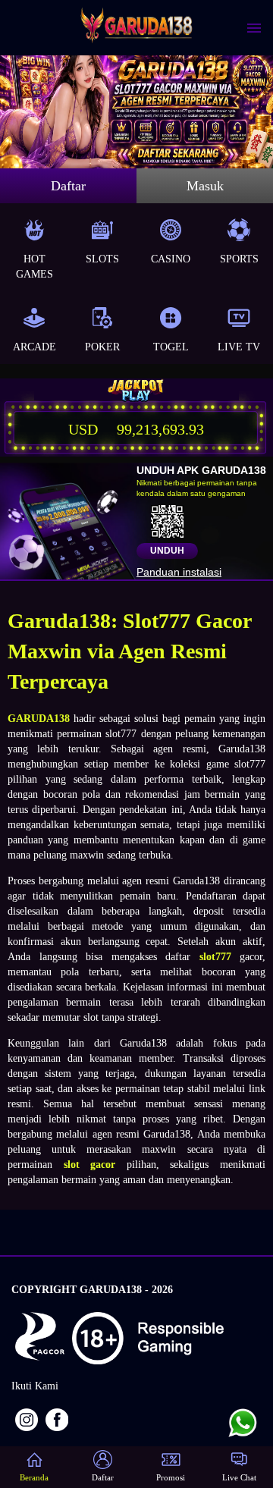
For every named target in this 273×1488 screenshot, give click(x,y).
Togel (171, 347)
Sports (239, 259)
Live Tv (239, 347)
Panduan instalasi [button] (178, 572)
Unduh (167, 550)
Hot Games (34, 266)
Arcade (34, 347)
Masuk (205, 185)
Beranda (34, 1477)
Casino (170, 259)
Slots (102, 259)
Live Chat (239, 1477)
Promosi (170, 1477)
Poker (102, 347)
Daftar (68, 185)
